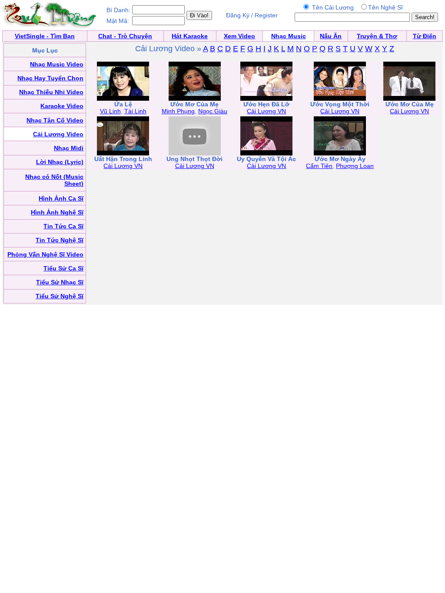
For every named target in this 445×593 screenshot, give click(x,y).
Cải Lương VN (266, 111)
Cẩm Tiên (319, 165)
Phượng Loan (355, 165)
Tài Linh (135, 111)
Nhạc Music (288, 36)
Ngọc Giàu (212, 111)
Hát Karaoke (190, 36)
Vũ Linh (110, 111)
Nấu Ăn (331, 36)
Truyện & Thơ (377, 36)
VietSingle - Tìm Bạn (45, 36)
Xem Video (239, 36)
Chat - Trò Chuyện (125, 36)
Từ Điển (424, 36)
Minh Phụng (178, 111)
